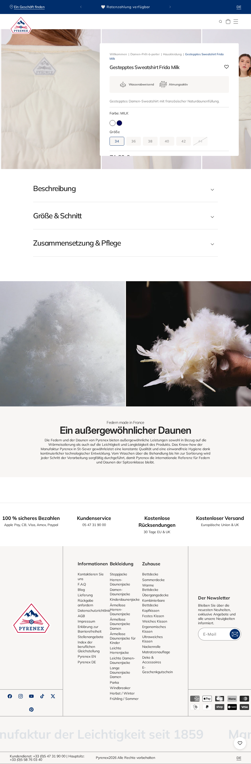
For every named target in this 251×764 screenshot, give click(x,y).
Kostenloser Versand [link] (220, 518)
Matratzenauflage (156, 652)
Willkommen (118, 54)
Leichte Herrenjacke (119, 650)
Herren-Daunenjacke (120, 582)
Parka (114, 682)
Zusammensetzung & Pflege (77, 243)
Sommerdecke (153, 580)
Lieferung (85, 595)
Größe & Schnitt (57, 215)
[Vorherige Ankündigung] (80, 7)
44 (203, 142)
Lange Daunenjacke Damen (120, 672)
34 (117, 141)
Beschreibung (54, 188)
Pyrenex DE (87, 662)
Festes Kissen (153, 616)
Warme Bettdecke (150, 587)
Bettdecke (150, 574)
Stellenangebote (90, 637)
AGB (81, 616)
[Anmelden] (235, 634)
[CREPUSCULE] (119, 123)
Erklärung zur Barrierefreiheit (89, 629)
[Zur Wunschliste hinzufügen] (226, 67)
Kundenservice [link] (94, 518)
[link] (62, 343)
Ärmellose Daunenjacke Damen (120, 623)
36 (133, 141)
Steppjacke (118, 574)
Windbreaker (120, 688)
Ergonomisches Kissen (154, 629)
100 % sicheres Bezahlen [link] (31, 518)
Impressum (86, 621)
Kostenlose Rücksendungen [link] (157, 521)
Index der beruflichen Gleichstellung (89, 646)
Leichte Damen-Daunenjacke (122, 660)
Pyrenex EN (87, 656)
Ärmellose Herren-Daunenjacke (120, 609)
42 (183, 141)
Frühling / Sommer (124, 698)
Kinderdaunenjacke (125, 599)
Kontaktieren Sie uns (91, 576)
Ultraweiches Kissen (152, 639)
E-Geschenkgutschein (157, 669)
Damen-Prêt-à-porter (145, 54)
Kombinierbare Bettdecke (153, 602)
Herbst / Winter (122, 693)
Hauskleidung (172, 54)
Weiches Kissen (154, 621)
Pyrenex (102, 757)
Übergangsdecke (155, 595)
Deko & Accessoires (151, 659)
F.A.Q (82, 584)
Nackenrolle (151, 646)
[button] (235, 21)
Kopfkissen (150, 610)
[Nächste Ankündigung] (170, 7)
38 (150, 141)
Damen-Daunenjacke (120, 591)
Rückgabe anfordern (85, 602)
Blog (81, 589)
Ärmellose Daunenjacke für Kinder (123, 638)
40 (167, 141)
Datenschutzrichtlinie (94, 610)
